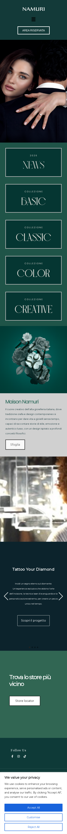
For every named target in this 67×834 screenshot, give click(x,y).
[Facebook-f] (12, 756)
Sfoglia (15, 444)
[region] (33, 803)
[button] (33, 19)
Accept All (33, 807)
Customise (33, 817)
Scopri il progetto (33, 620)
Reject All (33, 827)
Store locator (24, 701)
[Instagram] (18, 756)
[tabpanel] (33, 596)
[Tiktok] (24, 756)
